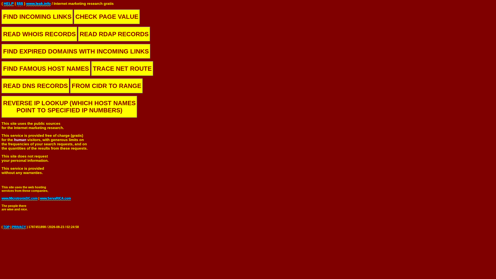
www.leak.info (38, 4)
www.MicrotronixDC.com (20, 198)
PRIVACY (19, 227)
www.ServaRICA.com (55, 198)
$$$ (20, 4)
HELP (9, 4)
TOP (6, 227)
